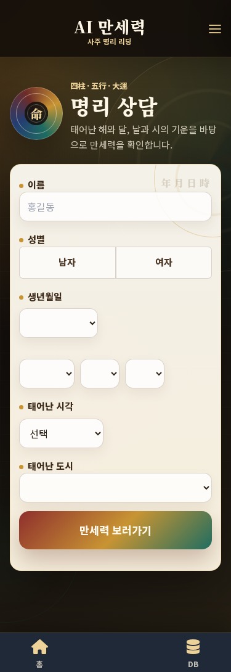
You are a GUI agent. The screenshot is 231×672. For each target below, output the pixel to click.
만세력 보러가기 (115, 530)
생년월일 (45, 296)
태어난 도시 (50, 465)
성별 (36, 238)
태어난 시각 (50, 406)
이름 (36, 184)
